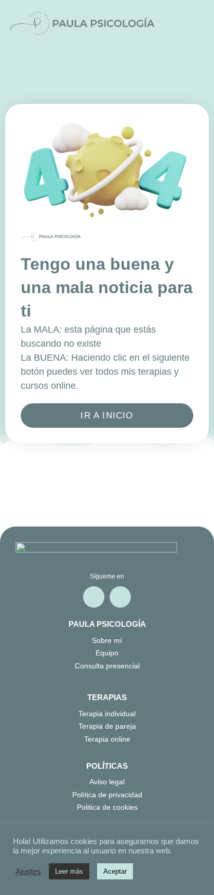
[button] (194, 23)
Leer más (69, 871)
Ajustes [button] (28, 871)
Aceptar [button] (115, 871)
